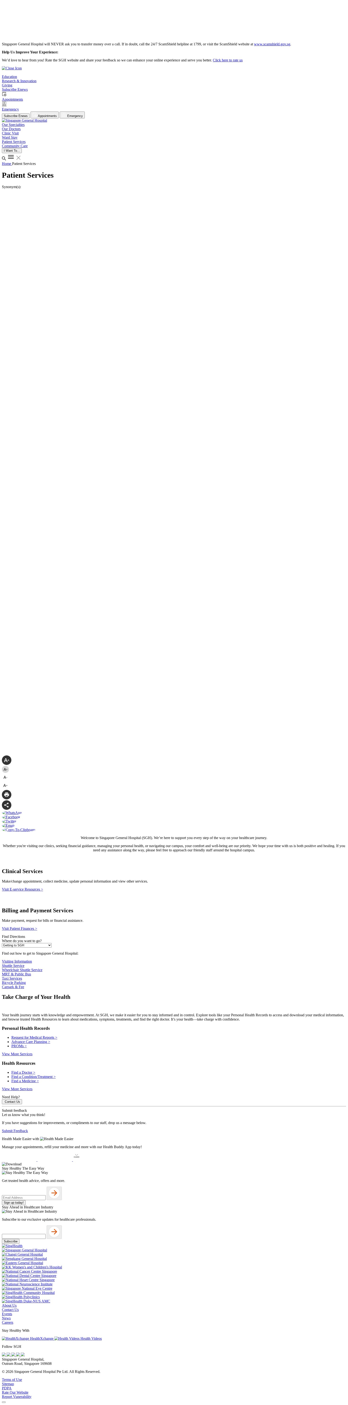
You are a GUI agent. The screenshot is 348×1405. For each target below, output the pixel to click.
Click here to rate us (228, 60)
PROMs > (19, 1046)
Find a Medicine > (25, 1081)
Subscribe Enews (16, 116)
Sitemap (8, 1384)
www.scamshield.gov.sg (272, 44)
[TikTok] (18, 1355)
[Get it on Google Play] (55, 1160)
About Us (9, 1305)
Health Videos (91, 1338)
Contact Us (12, 1101)
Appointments (47, 116)
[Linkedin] (23, 1355)
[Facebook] (4, 1355)
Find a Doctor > (23, 1072)
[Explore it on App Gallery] (90, 1160)
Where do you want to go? (22, 941)
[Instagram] (13, 1355)
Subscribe (11, 1241)
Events (7, 1314)
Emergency (74, 116)
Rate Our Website (15, 1392)
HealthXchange (41, 1338)
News (6, 1318)
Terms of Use (12, 1380)
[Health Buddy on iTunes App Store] (19, 1160)
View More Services (17, 1054)
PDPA (7, 1388)
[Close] (4, 1402)
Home (7, 164)
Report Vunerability (16, 1397)
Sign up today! (14, 1202)
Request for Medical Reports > (34, 1037)
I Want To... (12, 150)
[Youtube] (9, 1355)
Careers (7, 1322)
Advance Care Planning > (30, 1042)
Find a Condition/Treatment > (33, 1077)
